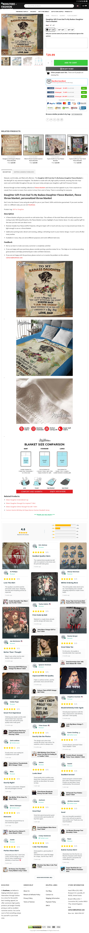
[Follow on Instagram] (79, 1)
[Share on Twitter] (51, 119)
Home (47, 15)
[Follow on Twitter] (81, 1)
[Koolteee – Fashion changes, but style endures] (10, 6)
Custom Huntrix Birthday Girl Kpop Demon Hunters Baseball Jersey (27, 510)
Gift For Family (43, 11)
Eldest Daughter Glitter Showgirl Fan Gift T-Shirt (21, 507)
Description (7, 172)
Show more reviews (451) (44, 877)
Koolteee (32, 205)
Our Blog (49, 891)
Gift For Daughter (77, 114)
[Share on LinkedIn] (61, 119)
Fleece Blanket (72, 15)
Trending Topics (22, 11)
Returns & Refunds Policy (32, 895)
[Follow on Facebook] (77, 1)
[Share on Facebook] (47, 119)
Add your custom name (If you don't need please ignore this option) (64, 35)
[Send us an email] (83, 1)
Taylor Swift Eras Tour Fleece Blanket (55, 159)
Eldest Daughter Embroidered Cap (17, 500)
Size (47, 25)
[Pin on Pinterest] (58, 119)
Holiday (33, 11)
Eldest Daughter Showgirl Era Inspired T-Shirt (20, 503)
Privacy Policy (28, 898)
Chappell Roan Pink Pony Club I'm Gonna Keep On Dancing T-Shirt (17, 732)
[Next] (40, 35)
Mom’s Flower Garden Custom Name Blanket (33, 159)
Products (68, 11)
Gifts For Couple (57, 11)
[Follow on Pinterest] (84, 1)
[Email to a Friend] (54, 119)
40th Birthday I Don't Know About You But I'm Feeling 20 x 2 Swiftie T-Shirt (46, 754)
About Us (27, 891)
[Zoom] (4, 53)
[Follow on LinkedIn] (86, 1)
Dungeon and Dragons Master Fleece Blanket (11, 159)
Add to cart (71, 63)
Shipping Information (53, 898)
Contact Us (49, 895)
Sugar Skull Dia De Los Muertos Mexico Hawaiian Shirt (74, 869)
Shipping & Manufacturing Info (24, 172)
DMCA (48, 905)
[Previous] (4, 35)
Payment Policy (51, 902)
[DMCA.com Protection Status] (34, 927)
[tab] (6, 172)
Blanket (62, 15)
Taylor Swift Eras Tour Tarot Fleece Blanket (77, 159)
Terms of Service (29, 902)
